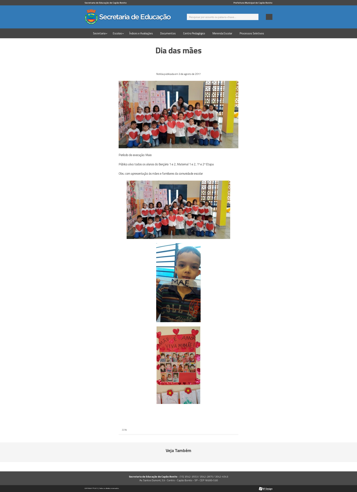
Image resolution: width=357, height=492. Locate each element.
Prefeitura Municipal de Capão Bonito (253, 2)
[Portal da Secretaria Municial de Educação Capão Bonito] (130, 17)
